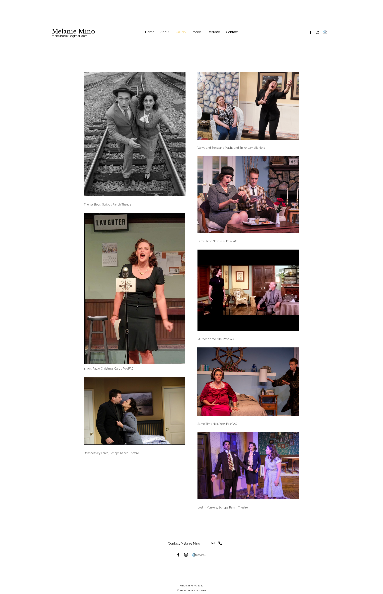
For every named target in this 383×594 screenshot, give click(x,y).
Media (196, 32)
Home (149, 32)
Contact (232, 32)
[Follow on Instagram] (317, 32)
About (165, 32)
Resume (214, 32)
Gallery (181, 32)
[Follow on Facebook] (310, 32)
